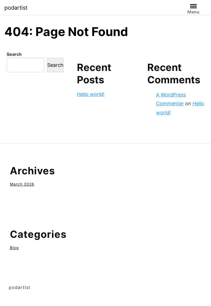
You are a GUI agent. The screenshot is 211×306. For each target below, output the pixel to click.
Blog (14, 247)
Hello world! (90, 94)
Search (14, 54)
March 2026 (22, 184)
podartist (15, 7)
